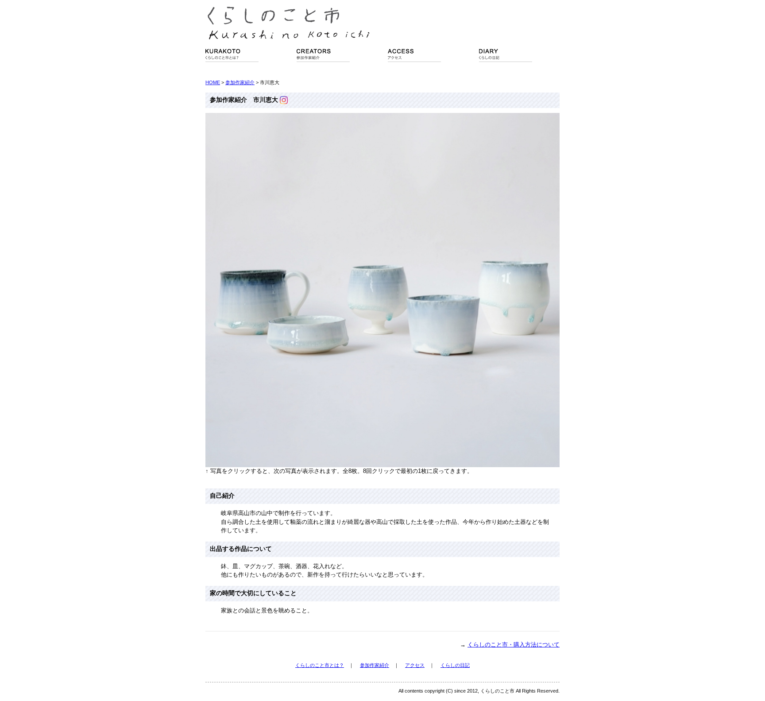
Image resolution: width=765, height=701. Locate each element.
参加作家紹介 (240, 82)
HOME (212, 82)
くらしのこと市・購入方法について (514, 644)
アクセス (415, 665)
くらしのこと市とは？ (319, 665)
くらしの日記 (455, 665)
